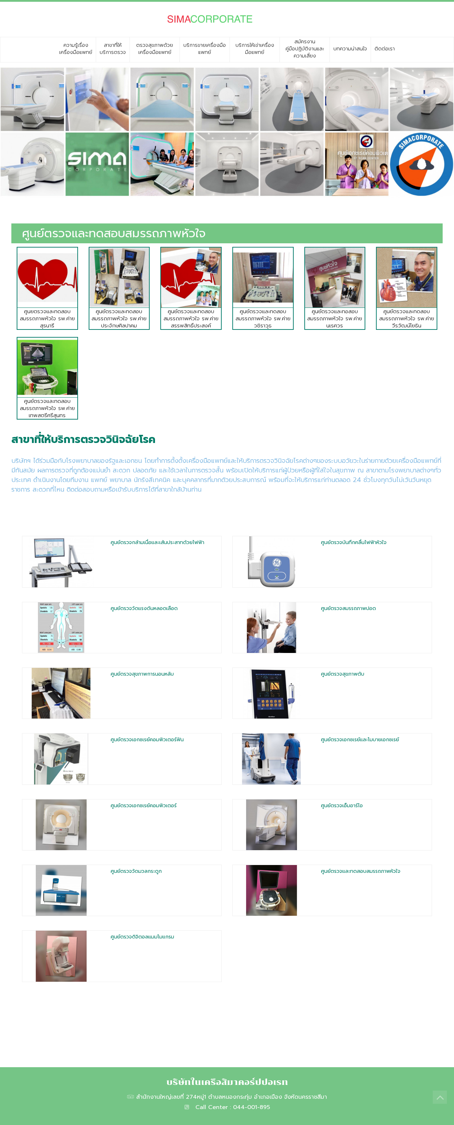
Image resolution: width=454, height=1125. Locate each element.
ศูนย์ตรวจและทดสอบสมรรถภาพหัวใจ (360, 871)
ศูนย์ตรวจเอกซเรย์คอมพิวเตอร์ (144, 805)
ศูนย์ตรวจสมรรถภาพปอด (348, 608)
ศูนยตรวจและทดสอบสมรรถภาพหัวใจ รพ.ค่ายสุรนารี (47, 318)
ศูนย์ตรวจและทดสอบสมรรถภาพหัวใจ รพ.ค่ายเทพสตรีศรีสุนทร (47, 408)
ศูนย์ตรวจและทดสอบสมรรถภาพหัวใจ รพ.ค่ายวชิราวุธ (263, 318)
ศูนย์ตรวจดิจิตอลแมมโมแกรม (142, 937)
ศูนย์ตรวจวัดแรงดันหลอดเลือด (144, 608)
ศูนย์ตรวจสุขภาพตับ (342, 674)
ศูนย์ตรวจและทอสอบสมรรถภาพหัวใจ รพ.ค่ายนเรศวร (334, 318)
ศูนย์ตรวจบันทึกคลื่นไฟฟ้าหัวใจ (354, 542)
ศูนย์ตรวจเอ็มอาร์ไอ (342, 805)
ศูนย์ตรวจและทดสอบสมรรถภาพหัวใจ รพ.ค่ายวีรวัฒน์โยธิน (406, 318)
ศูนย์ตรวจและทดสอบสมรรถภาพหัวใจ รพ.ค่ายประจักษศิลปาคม (119, 318)
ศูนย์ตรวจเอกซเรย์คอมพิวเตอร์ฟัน (147, 739)
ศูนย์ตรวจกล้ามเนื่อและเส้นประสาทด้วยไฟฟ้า (157, 542)
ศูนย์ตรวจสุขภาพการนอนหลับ (142, 674)
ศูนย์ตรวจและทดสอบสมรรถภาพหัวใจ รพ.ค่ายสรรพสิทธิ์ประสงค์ (191, 318)
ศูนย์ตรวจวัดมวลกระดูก (136, 871)
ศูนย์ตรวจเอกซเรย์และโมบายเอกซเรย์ (360, 739)
